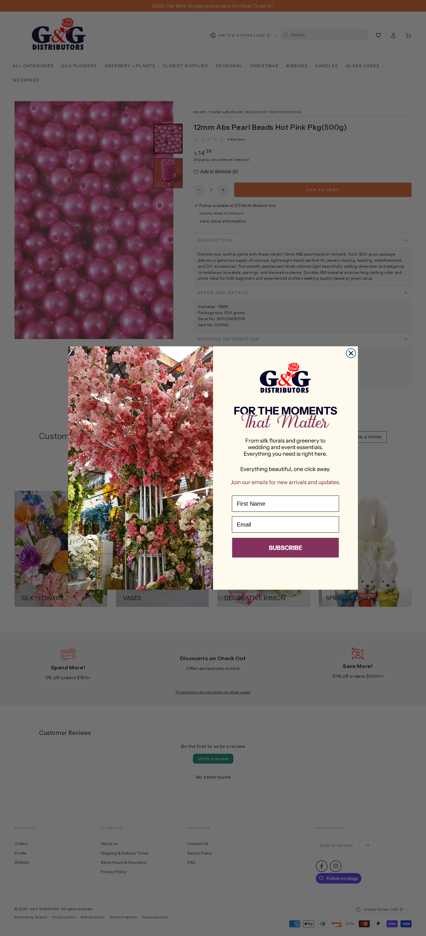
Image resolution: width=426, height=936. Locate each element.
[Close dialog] (351, 353)
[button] (285, 549)
